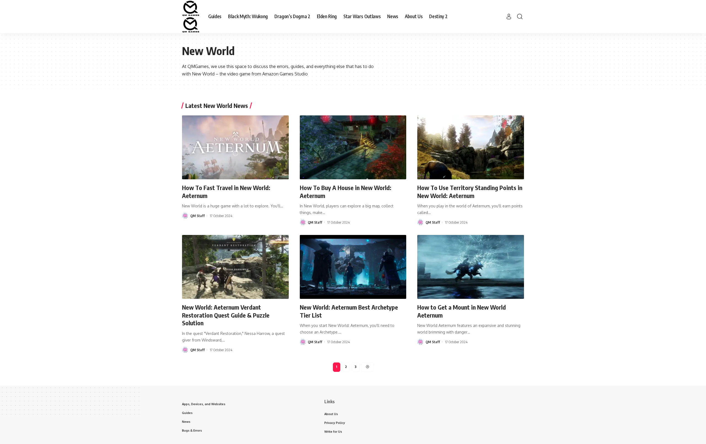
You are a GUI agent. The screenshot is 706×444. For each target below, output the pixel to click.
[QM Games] (190, 16)
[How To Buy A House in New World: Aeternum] (353, 147)
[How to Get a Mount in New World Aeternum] (470, 267)
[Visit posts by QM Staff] (185, 216)
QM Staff (197, 215)
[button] (509, 16)
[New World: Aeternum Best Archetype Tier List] (353, 267)
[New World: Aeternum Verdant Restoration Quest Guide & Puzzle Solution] (235, 267)
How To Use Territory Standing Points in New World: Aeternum (469, 191)
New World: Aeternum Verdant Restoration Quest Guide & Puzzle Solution (225, 315)
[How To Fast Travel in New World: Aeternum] (235, 147)
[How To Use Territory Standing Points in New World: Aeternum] (470, 147)
